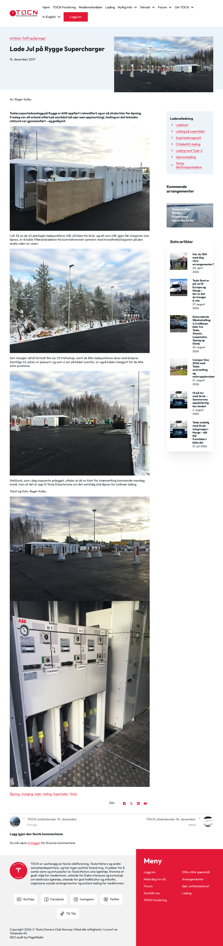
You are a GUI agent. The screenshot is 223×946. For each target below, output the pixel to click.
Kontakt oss (152, 893)
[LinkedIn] (138, 803)
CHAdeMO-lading (188, 144)
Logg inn (76, 17)
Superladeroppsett (188, 138)
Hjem (46, 7)
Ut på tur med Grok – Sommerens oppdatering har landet (201, 399)
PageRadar (36, 937)
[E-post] (145, 803)
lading (47, 794)
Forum (148, 886)
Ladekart (182, 125)
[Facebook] (124, 803)
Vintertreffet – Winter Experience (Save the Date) (183, 214)
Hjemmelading (186, 157)
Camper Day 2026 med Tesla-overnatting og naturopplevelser (204, 368)
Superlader (60, 794)
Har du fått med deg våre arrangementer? (203, 259)
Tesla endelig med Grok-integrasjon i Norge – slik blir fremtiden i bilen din (201, 432)
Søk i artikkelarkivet (195, 886)
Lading (110, 7)
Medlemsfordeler (90, 7)
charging (27, 794)
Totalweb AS (18, 933)
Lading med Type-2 (189, 150)
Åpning (15, 794)
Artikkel (15, 38)
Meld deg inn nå (155, 879)
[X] (131, 803)
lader (38, 794)
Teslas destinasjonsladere (189, 165)
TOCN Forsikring (64, 7)
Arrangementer (193, 879)
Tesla (73, 794)
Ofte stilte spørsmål (196, 872)
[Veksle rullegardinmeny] (135, 7)
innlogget (33, 843)
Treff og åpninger (34, 38)
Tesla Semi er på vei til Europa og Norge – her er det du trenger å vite (201, 290)
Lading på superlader (190, 131)
